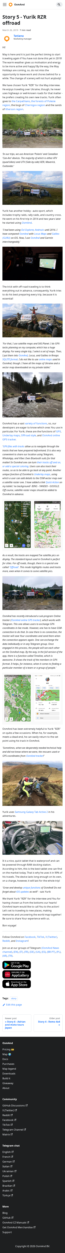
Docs (5, 1059)
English (6, 1152)
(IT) (21, 952)
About (5, 1088)
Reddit (6, 941)
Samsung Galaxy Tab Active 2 (31, 812)
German (7, 1161)
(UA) (38, 952)
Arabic (6, 1190)
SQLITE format (10, 359)
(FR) (26, 952)
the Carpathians (21, 101)
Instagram (22, 941)
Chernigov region (35, 105)
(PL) (58, 952)
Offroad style (28, 435)
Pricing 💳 (8, 1049)
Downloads (8, 1073)
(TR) (10, 955)
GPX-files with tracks (13, 446)
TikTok (40, 937)
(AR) (4, 955)
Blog (5, 1213)
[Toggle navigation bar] (4, 4)
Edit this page (14, 1004)
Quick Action (52, 482)
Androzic (39, 229)
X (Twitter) (51, 937)
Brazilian (7, 1185)
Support (7, 1232)
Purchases (8, 1064)
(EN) (15, 952)
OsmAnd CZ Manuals (14, 1222)
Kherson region (14, 109)
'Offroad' (14, 567)
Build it (6, 1078)
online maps (45, 359)
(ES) (44, 952)
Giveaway (7, 1083)
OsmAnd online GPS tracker (25, 620)
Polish (5, 1176)
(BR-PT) (51, 952)
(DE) (32, 952)
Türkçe (6, 1195)
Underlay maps (11, 435)
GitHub (6, 1217)
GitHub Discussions (13, 1105)
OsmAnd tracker (34, 755)
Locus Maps (40, 233)
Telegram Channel (12, 1129)
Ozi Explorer (27, 229)
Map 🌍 (6, 1054)
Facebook (30, 937)
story (13, 998)
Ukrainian (8, 1171)
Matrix (6, 1134)
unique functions (31, 887)
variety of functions (36, 423)
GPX (58, 431)
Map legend (9, 1068)
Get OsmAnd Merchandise (17, 1227)
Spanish (6, 1181)
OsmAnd (27, 222)
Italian (6, 1166)
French (6, 1156)
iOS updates (22, 891)
